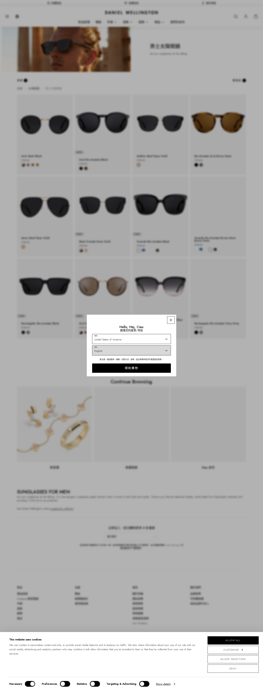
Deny (233, 668)
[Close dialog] (193, 301)
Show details (163, 684)
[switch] (65, 684)
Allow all (233, 640)
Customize (231, 649)
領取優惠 (157, 362)
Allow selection (233, 659)
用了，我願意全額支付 (157, 374)
